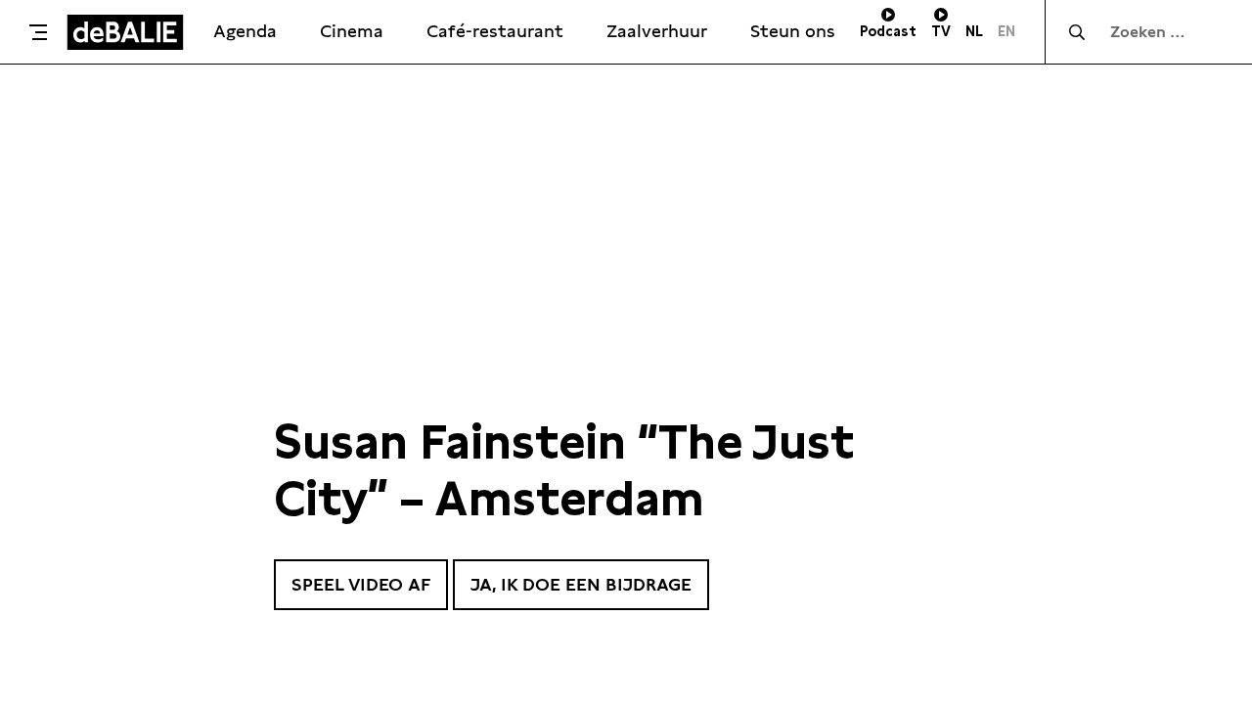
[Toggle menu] (38, 32)
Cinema (351, 31)
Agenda (245, 31)
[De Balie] (125, 32)
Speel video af (360, 584)
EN (1006, 31)
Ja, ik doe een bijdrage (581, 584)
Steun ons (792, 31)
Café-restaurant (494, 31)
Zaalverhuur (656, 31)
